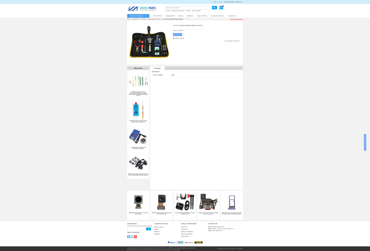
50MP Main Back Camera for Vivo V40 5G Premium (138, 213)
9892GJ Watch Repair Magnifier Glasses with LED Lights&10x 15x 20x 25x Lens (138, 174)
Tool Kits (143, 19)
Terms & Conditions (187, 231)
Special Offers (202, 16)
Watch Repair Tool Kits (154, 19)
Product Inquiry (158, 227)
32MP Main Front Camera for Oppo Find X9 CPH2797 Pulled (162, 213)
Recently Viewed (230, 2)
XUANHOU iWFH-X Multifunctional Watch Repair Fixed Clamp (138, 121)
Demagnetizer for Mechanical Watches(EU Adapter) (138, 148)
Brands (180, 16)
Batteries (190, 16)
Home (128, 19)
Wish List (239, 2)
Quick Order (185, 236)
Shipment (157, 234)
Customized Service (217, 16)
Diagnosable (170, 16)
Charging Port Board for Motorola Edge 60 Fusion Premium (208, 213)
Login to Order (177, 34)
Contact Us (232, 16)
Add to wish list (179, 38)
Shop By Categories (136, 16)
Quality (156, 229)
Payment (157, 231)
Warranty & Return (186, 234)
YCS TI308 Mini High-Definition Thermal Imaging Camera (185, 213)
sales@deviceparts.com (218, 226)
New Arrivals (157, 16)
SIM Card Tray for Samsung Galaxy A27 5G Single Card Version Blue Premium (232, 213)
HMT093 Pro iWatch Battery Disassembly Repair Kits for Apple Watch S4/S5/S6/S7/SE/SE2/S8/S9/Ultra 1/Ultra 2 (138, 93)
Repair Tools (136, 19)
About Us (184, 227)
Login (215, 2)
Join (220, 2)
